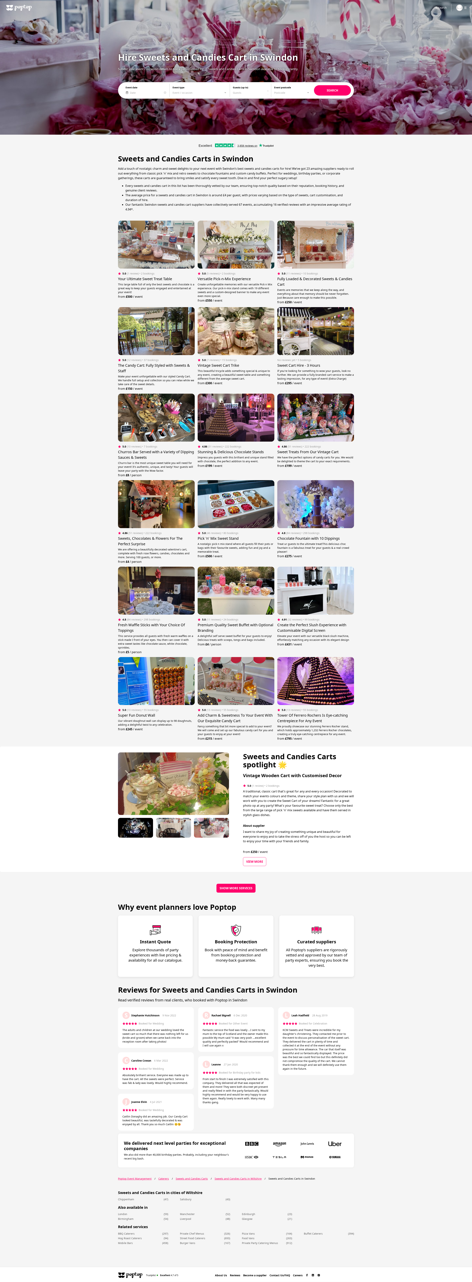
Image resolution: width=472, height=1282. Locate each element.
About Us (221, 1275)
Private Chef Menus (192, 1233)
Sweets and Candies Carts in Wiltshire (238, 1178)
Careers (298, 1275)
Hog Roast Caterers (130, 1238)
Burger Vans (187, 1243)
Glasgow (247, 1219)
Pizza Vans (248, 1233)
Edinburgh (248, 1214)
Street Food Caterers (192, 1238)
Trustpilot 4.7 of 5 (162, 1275)
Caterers (163, 1178)
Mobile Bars (125, 1243)
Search (442, 7)
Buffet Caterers (313, 1233)
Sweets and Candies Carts (192, 1178)
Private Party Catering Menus (260, 1243)
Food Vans (248, 1238)
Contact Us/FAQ (280, 1275)
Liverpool (185, 1219)
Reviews (235, 1275)
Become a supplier (255, 1275)
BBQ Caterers (126, 1233)
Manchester (187, 1214)
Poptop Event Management (135, 1178)
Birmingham (125, 1219)
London (122, 1214)
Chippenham (126, 1199)
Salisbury (185, 1199)
